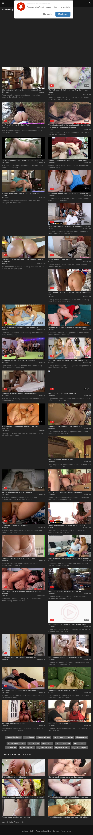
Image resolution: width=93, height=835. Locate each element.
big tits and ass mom (16, 743)
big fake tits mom (44, 747)
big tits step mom (27, 747)
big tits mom (33, 743)
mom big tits (47, 743)
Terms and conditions (43, 831)
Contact (56, 831)
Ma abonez (63, 14)
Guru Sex (26, 754)
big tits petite (81, 737)
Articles (25, 831)
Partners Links (66, 831)
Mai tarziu (47, 14)
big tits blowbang (13, 737)
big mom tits (11, 747)
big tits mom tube (63, 743)
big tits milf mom (62, 747)
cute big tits (29, 737)
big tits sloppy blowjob (63, 737)
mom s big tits (79, 743)
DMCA (32, 831)
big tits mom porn (79, 747)
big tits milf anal (43, 737)
